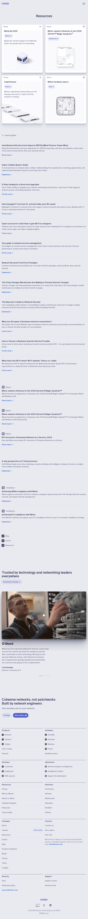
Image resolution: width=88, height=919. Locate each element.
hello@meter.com (56, 844)
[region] (44, 615)
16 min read (6, 253)
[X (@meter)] (44, 905)
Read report (7, 400)
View (50, 87)
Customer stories (10, 582)
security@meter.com (10, 890)
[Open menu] (84, 3)
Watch (7, 36)
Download (53, 39)
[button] (44, 615)
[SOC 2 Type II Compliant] (37, 905)
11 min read (6, 233)
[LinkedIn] (50, 905)
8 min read (6, 155)
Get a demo (20, 715)
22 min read (6, 194)
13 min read (6, 214)
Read (7, 87)
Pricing (7, 715)
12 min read (6, 351)
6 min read (6, 331)
